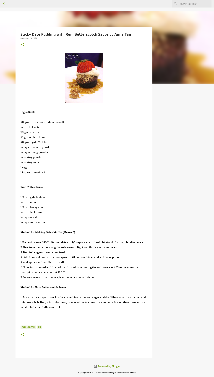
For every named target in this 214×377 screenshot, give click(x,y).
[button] (22, 45)
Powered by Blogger (108, 366)
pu (39, 327)
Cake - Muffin (28, 327)
